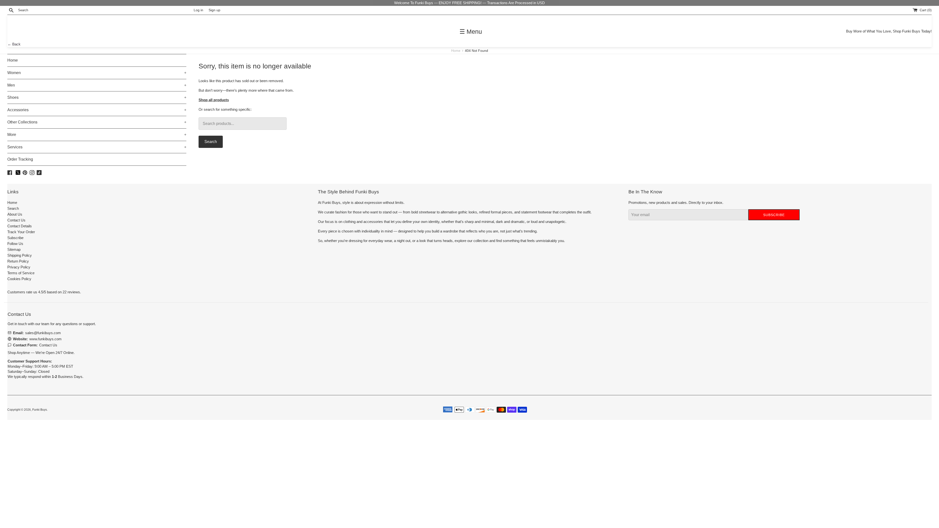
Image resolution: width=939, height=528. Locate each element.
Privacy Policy (18, 267)
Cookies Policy (19, 279)
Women (96, 73)
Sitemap (14, 249)
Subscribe (15, 238)
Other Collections (96, 122)
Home (456, 51)
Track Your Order (21, 232)
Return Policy (18, 261)
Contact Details (19, 226)
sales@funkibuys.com (43, 333)
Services (96, 147)
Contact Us (16, 220)
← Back (14, 44)
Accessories (96, 110)
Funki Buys (39, 409)
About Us (14, 214)
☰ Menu (470, 31)
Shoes (96, 97)
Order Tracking (20, 159)
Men (96, 85)
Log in (198, 10)
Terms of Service (20, 273)
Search (210, 142)
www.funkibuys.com (45, 339)
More (96, 134)
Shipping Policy (19, 255)
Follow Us (15, 244)
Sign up (214, 10)
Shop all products (214, 100)
